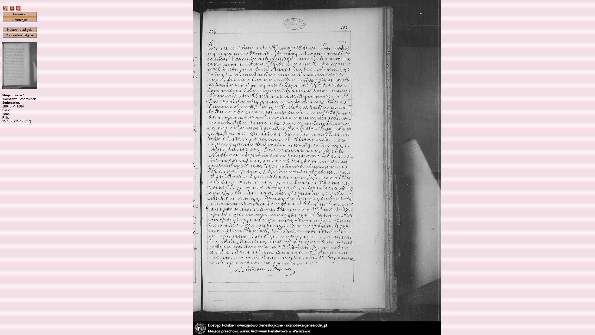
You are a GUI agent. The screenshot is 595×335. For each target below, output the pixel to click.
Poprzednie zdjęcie (20, 35)
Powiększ (20, 14)
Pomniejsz (19, 20)
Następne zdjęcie (20, 29)
